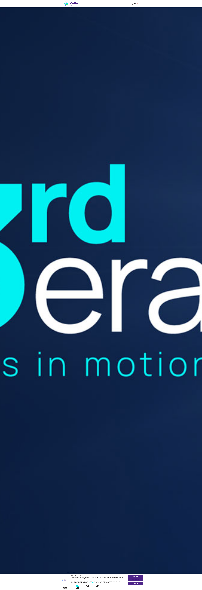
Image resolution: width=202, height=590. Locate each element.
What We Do (92, 4)
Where (99, 4)
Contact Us (105, 4)
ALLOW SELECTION (135, 579)
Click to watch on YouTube (70, 572)
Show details (107, 587)
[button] (170, 299)
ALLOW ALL (135, 576)
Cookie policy (91, 582)
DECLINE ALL (135, 583)
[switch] (87, 586)
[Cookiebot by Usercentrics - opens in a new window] (64, 588)
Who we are (84, 4)
